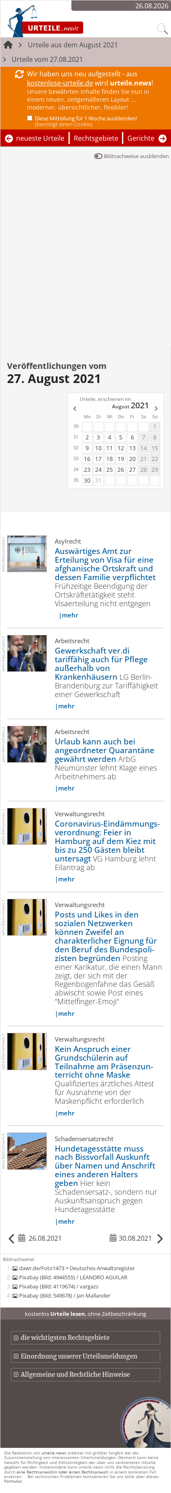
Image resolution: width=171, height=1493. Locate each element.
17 (98, 459)
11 (109, 448)
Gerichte (140, 138)
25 (109, 469)
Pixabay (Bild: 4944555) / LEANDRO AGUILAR (73, 1277)
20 (132, 459)
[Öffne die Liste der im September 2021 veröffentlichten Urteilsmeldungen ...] (156, 409)
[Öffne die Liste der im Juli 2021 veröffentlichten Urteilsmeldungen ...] (74, 409)
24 (98, 469)
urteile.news (54, 1453)
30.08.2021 (135, 1238)
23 (87, 469)
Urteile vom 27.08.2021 (47, 59)
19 (120, 459)
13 (132, 448)
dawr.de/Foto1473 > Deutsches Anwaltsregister (76, 1268)
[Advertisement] (85, 255)
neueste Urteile (40, 138)
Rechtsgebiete (96, 138)
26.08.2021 (45, 1238)
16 (87, 459)
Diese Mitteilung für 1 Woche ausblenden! (86, 121)
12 (120, 448)
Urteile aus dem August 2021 (73, 44)
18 (109, 459)
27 (132, 469)
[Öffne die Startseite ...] (67, 20)
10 (98, 448)
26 (120, 469)
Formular (13, 1481)
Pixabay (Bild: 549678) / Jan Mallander (64, 1295)
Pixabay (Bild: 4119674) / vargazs (58, 1286)
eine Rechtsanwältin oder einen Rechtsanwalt (62, 1472)
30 (87, 480)
